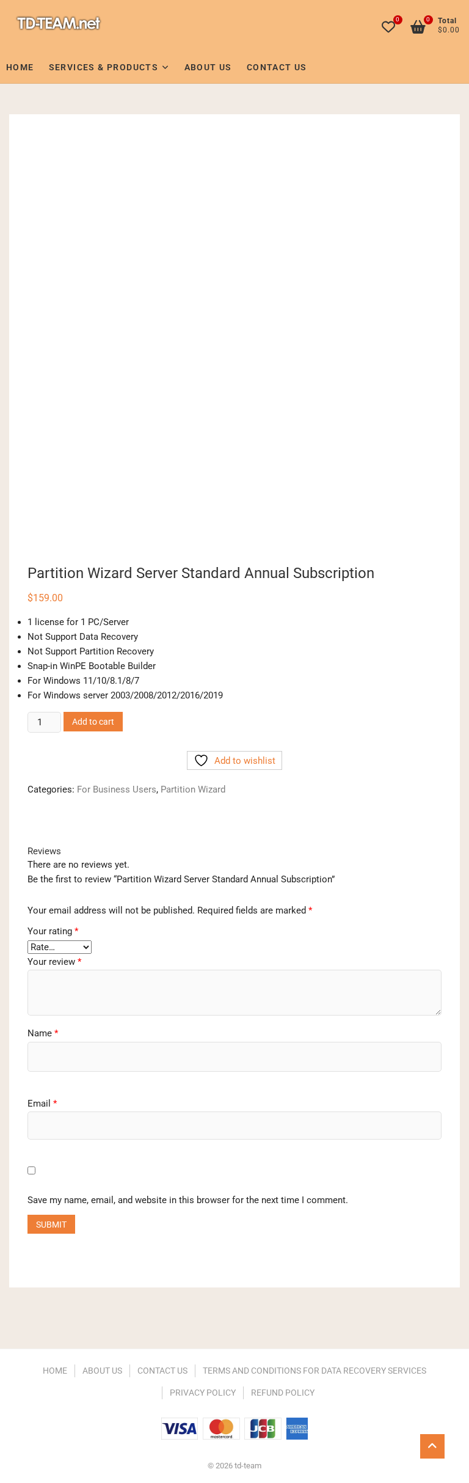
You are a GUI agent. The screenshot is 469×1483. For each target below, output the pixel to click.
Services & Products (104, 67)
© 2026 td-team (234, 1465)
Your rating (52, 931)
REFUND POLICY (282, 1392)
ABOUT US (102, 1370)
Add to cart (93, 722)
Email (42, 1103)
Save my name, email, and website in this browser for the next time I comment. (187, 1200)
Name (42, 1033)
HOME (55, 1370)
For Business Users (116, 789)
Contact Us (277, 67)
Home (20, 67)
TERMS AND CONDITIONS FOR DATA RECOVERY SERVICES (314, 1370)
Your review (54, 961)
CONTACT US (162, 1370)
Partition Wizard (193, 789)
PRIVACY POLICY (203, 1392)
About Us (208, 67)
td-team (58, 23)
